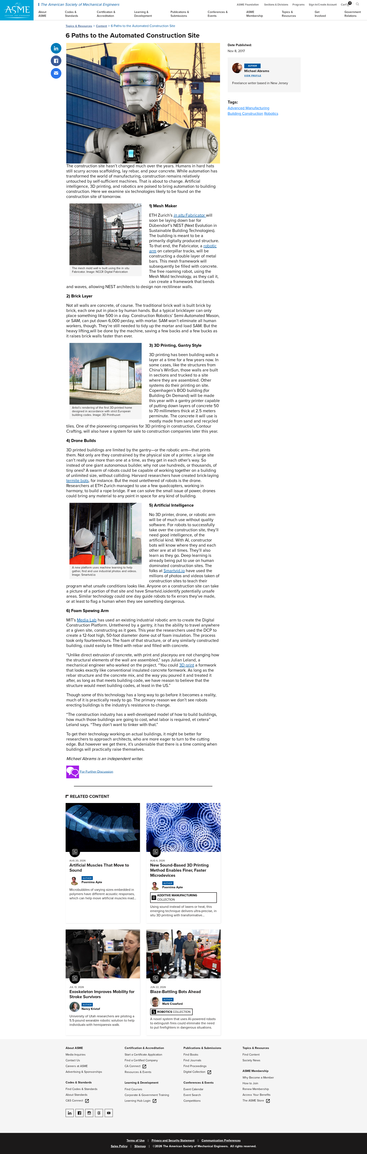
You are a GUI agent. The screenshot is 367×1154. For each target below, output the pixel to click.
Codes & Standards (79, 1082)
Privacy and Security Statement (173, 1140)
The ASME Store (253, 1100)
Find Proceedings (195, 1066)
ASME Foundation (248, 4)
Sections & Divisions (276, 4)
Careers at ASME (77, 1066)
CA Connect (132, 1066)
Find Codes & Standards (81, 1089)
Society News (251, 1060)
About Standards (77, 1095)
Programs (298, 4)
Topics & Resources (79, 26)
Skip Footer (8, 1041)
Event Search (192, 1095)
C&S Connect (74, 1100)
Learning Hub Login (138, 1101)
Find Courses (133, 1089)
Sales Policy (119, 1146)
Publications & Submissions (202, 1048)
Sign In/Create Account (323, 4)
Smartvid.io (174, 570)
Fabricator (189, 215)
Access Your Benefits (257, 1095)
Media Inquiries (76, 1054)
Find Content (251, 1054)
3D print (186, 665)
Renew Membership (256, 1089)
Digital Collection (194, 1072)
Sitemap (140, 1146)
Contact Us (73, 1060)
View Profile (252, 75)
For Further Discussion (96, 771)
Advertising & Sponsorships (84, 1072)
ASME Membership (255, 1071)
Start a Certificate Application (143, 1054)
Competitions (192, 1101)
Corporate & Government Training (147, 1095)
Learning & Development (141, 1082)
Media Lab (87, 620)
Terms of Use (136, 1140)
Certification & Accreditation (144, 1048)
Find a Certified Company (141, 1060)
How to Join (250, 1083)
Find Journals (192, 1060)
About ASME (74, 1048)
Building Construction (245, 113)
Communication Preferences (221, 1140)
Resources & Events (138, 1072)
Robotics (271, 113)
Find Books (191, 1054)
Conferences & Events (199, 1082)
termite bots (77, 480)
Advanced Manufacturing (248, 108)
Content (101, 26)
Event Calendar (193, 1089)
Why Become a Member (258, 1077)
